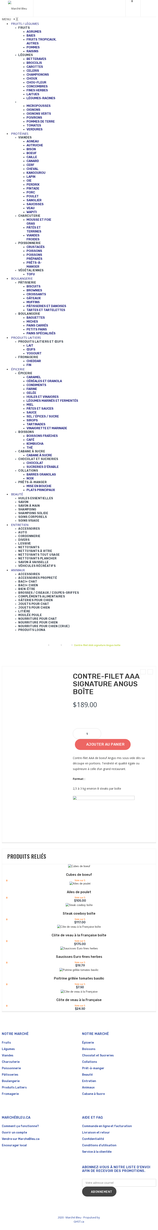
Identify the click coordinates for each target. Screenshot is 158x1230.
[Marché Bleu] (17, 8)
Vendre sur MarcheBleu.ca (21, 1139)
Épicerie (88, 1042)
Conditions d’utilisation (99, 1145)
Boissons (88, 1049)
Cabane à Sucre (93, 1094)
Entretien (89, 1081)
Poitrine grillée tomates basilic (79, 978)
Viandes (7, 1055)
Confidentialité (93, 1139)
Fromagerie (10, 1094)
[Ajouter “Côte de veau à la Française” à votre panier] (76, 992)
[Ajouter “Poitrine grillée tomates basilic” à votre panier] (76, 971)
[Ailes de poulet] (80, 884)
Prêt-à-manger (93, 1068)
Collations (89, 1062)
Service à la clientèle (97, 1152)
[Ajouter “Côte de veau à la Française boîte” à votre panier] (76, 927)
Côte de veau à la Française (79, 1000)
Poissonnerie (11, 1068)
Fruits (6, 1042)
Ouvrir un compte (14, 1132)
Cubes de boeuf (79, 875)
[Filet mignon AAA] (143, 671)
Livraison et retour (96, 1132)
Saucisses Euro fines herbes (79, 957)
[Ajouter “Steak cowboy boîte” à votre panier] (76, 906)
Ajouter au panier (105, 744)
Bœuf (66, 645)
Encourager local (14, 1145)
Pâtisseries (10, 1074)
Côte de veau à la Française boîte (79, 935)
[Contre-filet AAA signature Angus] (150, 671)
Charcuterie (11, 1062)
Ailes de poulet (79, 892)
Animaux (88, 1087)
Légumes (8, 1049)
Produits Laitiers (14, 1087)
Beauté (87, 1074)
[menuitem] (25, 23)
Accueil (42, 645)
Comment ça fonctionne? (20, 1126)
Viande (55, 645)
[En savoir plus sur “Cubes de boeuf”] (76, 867)
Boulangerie (11, 1081)
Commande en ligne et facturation (107, 1126)
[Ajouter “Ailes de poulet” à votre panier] (76, 884)
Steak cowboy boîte (79, 913)
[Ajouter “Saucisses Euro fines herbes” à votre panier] (76, 949)
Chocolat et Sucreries (98, 1055)
